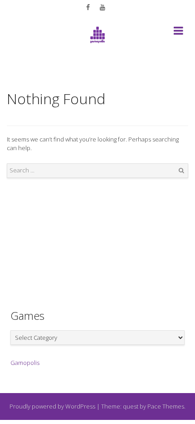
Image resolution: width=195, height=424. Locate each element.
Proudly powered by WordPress (52, 406)
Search (181, 170)
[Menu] (178, 32)
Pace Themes (165, 406)
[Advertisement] (97, 236)
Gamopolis (24, 362)
